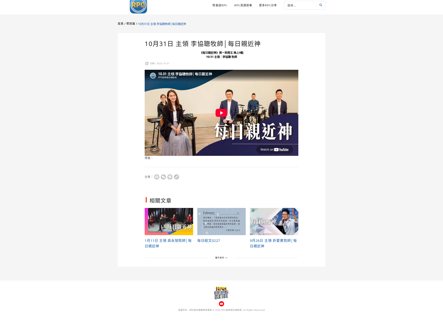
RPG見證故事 (243, 5)
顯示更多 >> (221, 257)
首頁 (121, 23)
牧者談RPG (220, 5)
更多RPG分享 (268, 5)
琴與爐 (130, 23)
